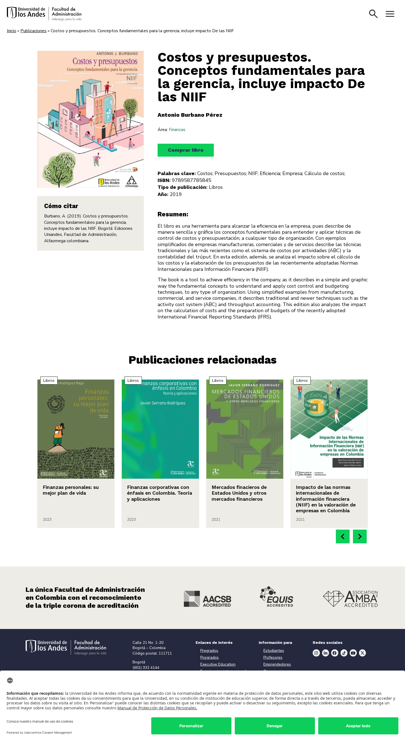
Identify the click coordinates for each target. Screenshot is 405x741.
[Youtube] (353, 652)
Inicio (11, 31)
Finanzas (177, 130)
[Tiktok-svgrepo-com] (344, 652)
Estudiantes (273, 650)
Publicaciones (33, 31)
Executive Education (218, 664)
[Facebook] (334, 652)
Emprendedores (277, 664)
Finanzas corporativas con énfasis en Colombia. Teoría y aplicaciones (159, 493)
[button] (343, 536)
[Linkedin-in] (325, 652)
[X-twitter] (362, 652)
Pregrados (209, 650)
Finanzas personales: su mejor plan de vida (71, 490)
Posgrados (209, 657)
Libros (216, 187)
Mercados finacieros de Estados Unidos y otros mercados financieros (239, 493)
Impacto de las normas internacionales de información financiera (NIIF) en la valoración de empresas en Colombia (326, 498)
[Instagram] (316, 652)
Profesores (272, 657)
